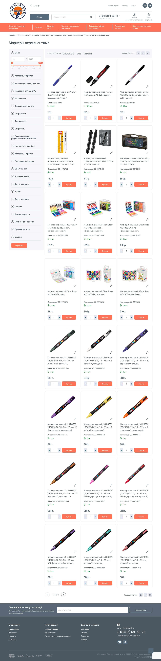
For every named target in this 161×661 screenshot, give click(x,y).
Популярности (68, 53)
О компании (14, 629)
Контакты (13, 632)
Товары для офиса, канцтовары (96, 27)
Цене (79, 53)
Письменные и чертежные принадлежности (69, 35)
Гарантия (85, 636)
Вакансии (13, 639)
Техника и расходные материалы (70, 27)
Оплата (125, 6)
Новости (12, 636)
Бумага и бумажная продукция (17, 27)
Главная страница (16, 35)
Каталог (28, 35)
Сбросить (19, 245)
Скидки (84, 639)
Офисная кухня (50, 27)
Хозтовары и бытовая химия (142, 27)
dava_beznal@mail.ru (125, 628)
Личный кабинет (52, 629)
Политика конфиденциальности (58, 636)
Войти (134, 17)
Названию (88, 53)
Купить (69, 118)
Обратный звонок (106, 18)
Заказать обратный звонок (128, 635)
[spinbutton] (54, 118)
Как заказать (113, 6)
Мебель (38, 27)
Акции (39, 17)
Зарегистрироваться (134, 20)
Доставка (85, 629)
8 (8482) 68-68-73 (108, 15)
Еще (132, 6)
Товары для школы (120, 27)
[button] (59, 118)
